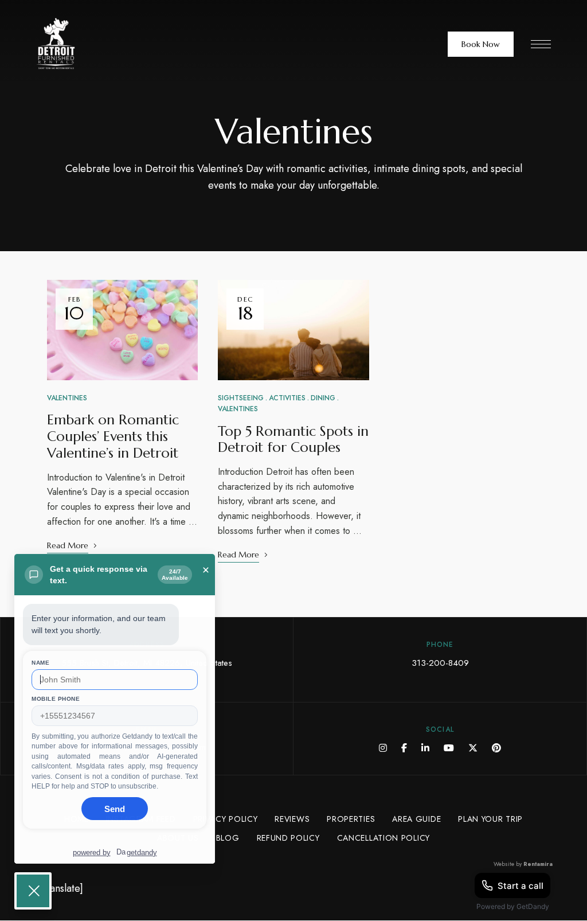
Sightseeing (241, 398)
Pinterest (496, 747)
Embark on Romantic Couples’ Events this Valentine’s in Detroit (113, 436)
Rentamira (538, 864)
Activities (287, 398)
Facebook (404, 747)
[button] (481, 44)
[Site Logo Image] (88, 44)
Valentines (67, 398)
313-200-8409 (440, 663)
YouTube (449, 747)
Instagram (383, 747)
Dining (323, 398)
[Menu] (541, 44)
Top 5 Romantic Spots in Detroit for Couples (293, 439)
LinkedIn (425, 747)
